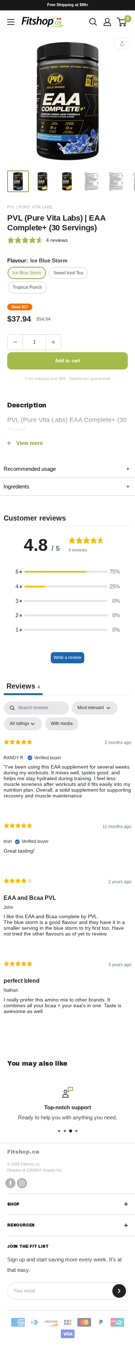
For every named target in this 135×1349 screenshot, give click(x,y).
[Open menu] (10, 22)
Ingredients (67, 486)
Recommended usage (67, 469)
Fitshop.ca (23, 1152)
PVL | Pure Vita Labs (29, 207)
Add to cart (67, 360)
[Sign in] (107, 22)
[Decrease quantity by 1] (15, 342)
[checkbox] (61, 723)
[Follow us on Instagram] (22, 1183)
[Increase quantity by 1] (53, 342)
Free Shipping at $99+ (67, 5)
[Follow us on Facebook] (10, 1183)
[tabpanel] (67, 863)
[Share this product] (122, 43)
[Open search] (93, 22)
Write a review (67, 657)
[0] (121, 22)
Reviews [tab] (23, 686)
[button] (67, 572)
